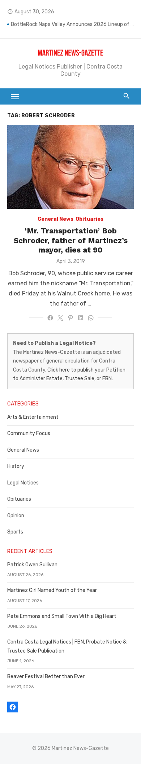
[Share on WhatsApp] (90, 318)
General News (55, 219)
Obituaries (89, 219)
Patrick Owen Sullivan (32, 565)
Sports (15, 532)
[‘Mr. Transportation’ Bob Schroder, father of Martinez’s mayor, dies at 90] (70, 167)
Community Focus (28, 433)
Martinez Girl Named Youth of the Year (52, 590)
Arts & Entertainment (33, 417)
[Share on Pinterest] (70, 318)
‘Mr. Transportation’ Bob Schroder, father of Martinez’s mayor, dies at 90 (71, 240)
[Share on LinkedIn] (80, 318)
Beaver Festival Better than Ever (46, 676)
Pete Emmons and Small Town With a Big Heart (61, 616)
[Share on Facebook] (50, 318)
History (15, 466)
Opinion (15, 516)
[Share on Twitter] (60, 318)
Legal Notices (23, 483)
